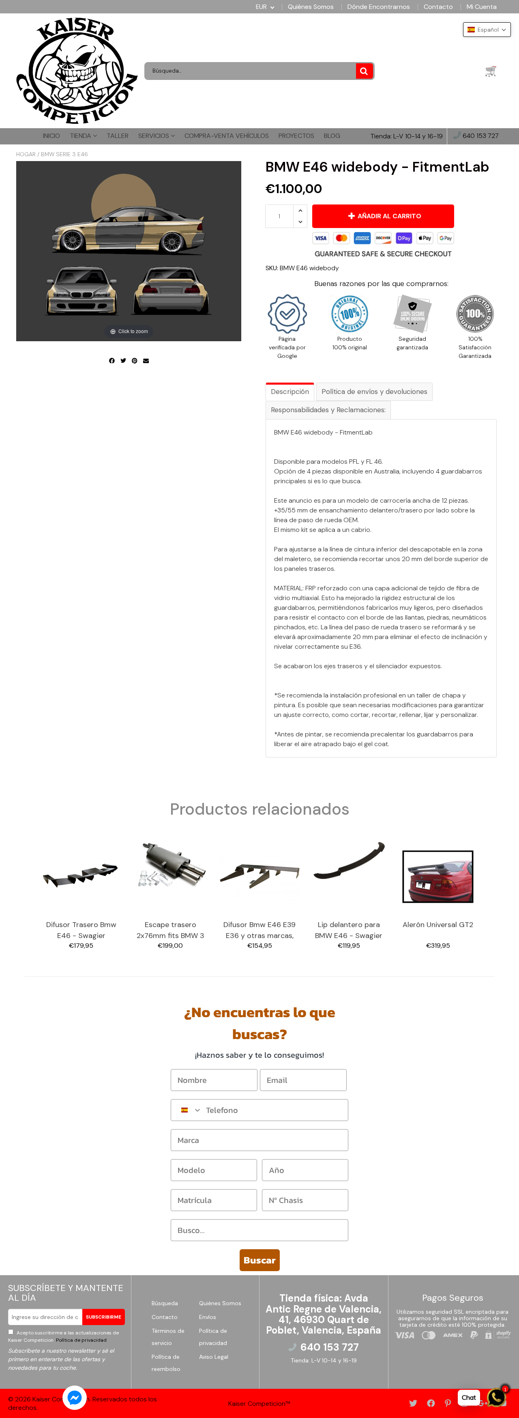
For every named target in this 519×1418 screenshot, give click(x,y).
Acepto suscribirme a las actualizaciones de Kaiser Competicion (63, 1336)
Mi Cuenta (482, 7)
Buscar (260, 1260)
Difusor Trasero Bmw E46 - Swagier (81, 930)
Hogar (26, 154)
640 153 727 (480, 136)
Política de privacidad (81, 1340)
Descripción (290, 391)
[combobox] (186, 1110)
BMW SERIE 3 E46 (64, 154)
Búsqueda (165, 1303)
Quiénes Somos (311, 7)
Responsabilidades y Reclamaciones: (328, 409)
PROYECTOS (296, 135)
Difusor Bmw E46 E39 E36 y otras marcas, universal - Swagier (259, 930)
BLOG (332, 135)
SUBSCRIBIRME (103, 1317)
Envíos (207, 1317)
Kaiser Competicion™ (259, 1403)
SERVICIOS (154, 135)
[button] (486, 30)
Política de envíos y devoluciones (374, 391)
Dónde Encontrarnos (378, 7)
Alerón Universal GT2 (438, 925)
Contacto (438, 7)
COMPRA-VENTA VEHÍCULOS (226, 135)
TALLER (118, 135)
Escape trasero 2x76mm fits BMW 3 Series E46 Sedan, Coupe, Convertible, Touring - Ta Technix (170, 930)
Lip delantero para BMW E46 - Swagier (348, 930)
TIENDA (81, 135)
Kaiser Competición (61, 1399)
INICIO (51, 135)
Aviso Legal (213, 1356)
